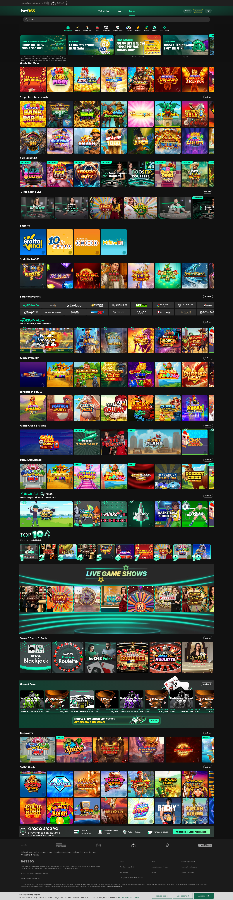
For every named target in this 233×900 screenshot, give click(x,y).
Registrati (198, 11)
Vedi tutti (208, 97)
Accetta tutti (203, 896)
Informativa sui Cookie (129, 897)
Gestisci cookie (162, 896)
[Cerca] (27, 19)
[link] (33, 79)
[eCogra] (205, 845)
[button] (43, 90)
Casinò (132, 11)
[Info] (51, 216)
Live (119, 11)
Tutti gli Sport (104, 11)
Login (208, 11)
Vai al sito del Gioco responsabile (191, 832)
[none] (117, 534)
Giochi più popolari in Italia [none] (31, 540)
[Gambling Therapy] (61, 845)
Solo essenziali (183, 896)
